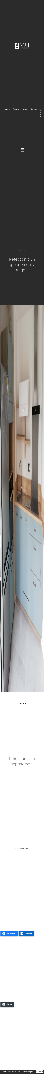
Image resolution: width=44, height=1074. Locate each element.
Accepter (39, 1072)
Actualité (16, 109)
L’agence (7, 109)
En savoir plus (28, 1072)
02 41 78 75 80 (40, 112)
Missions (25, 109)
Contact (34, 109)
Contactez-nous (22, 848)
